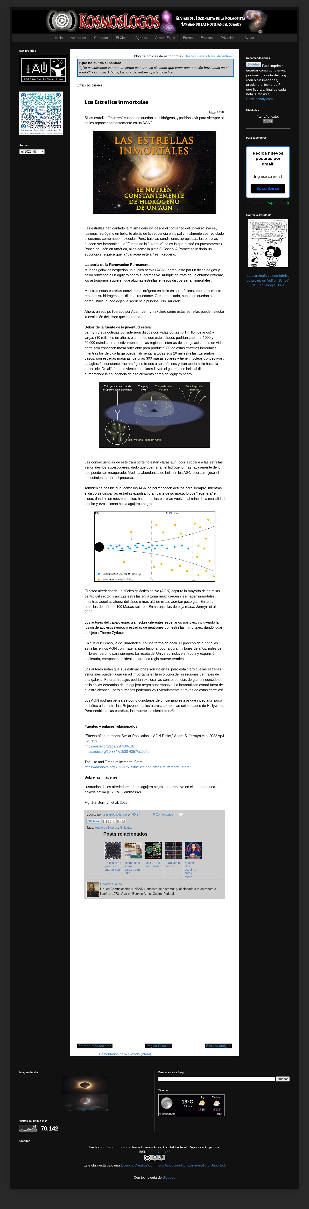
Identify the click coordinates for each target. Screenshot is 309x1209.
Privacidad (229, 38)
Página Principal (159, 1046)
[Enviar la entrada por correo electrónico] (180, 814)
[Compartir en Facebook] (118, 821)
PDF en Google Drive (268, 285)
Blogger (168, 1177)
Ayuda (249, 38)
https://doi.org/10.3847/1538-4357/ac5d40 (116, 751)
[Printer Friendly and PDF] (93, 822)
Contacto (101, 38)
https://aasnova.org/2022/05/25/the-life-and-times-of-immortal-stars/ (137, 767)
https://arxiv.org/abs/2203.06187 (109, 746)
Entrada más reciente (94, 1046)
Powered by (256, 203)
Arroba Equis (165, 38)
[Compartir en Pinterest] (123, 821)
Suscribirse (268, 188)
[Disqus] (154, 973)
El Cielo (121, 38)
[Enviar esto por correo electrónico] (105, 821)
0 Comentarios (163, 814)
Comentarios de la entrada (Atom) (125, 1054)
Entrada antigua (218, 1046)
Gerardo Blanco (118, 1147)
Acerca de (78, 38)
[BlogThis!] (109, 821)
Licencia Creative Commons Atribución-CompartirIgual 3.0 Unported (173, 1165)
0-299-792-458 (158, 1152)
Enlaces (207, 38)
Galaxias (126, 827)
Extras (188, 38)
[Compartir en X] (114, 821)
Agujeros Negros (106, 827)
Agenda (141, 38)
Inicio (59, 38)
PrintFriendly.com (259, 99)
